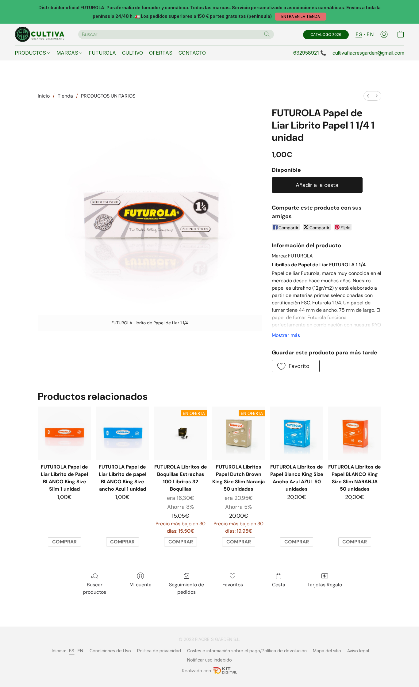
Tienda (65, 96)
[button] (300, 17)
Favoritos (232, 584)
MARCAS (67, 53)
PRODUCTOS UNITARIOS (108, 96)
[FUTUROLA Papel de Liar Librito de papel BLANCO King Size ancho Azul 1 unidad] (122, 433)
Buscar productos (94, 588)
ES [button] (359, 34)
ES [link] (72, 650)
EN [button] (370, 34)
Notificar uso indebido (209, 659)
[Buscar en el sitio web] (266, 34)
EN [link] (80, 650)
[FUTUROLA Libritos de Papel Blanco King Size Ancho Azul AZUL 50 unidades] (296, 433)
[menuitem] (368, 95)
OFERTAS (160, 53)
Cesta (278, 584)
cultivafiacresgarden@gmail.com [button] (368, 53)
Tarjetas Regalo (324, 584)
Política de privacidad (159, 650)
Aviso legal (358, 650)
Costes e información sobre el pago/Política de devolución (247, 650)
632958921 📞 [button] (309, 53)
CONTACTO (192, 53)
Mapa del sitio (327, 650)
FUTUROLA (102, 53)
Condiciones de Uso (110, 650)
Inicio (44, 96)
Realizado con (196, 670)
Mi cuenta (140, 584)
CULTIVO (132, 53)
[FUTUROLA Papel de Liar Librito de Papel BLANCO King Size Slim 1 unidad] (64, 433)
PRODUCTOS (31, 53)
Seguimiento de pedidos (186, 588)
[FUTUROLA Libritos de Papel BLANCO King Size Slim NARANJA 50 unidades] (354, 433)
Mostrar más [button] (286, 335)
